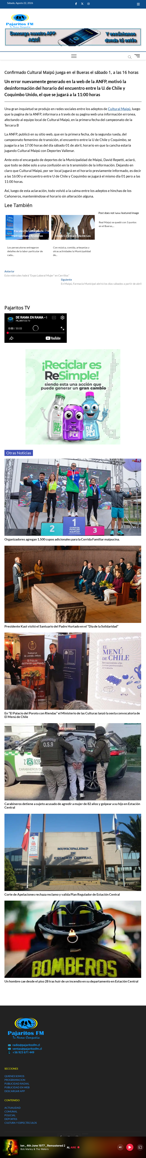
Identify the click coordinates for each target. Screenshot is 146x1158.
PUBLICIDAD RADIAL (16, 1083)
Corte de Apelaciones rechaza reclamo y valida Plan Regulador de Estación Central (62, 894)
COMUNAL (10, 1111)
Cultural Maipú (119, 109)
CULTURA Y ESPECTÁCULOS (20, 1122)
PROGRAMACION (14, 1079)
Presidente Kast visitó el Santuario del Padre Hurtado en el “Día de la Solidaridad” (61, 626)
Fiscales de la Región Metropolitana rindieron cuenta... (27, 235)
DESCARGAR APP (14, 1091)
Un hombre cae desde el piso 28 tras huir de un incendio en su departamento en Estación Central (71, 981)
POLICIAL (9, 1115)
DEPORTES (10, 1118)
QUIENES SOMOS (14, 1076)
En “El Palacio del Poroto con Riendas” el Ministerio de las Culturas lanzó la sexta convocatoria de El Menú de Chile (72, 715)
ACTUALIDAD (12, 1107)
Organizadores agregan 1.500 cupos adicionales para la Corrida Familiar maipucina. (62, 539)
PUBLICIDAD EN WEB (17, 1087)
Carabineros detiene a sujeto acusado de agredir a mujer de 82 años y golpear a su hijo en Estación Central (72, 805)
